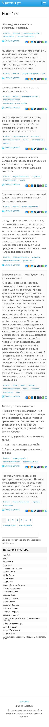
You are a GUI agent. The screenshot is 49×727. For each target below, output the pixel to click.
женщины (35, 136)
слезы (22, 180)
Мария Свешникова (26, 36)
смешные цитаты (30, 461)
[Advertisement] (24, 665)
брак (15, 385)
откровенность (9, 180)
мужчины (36, 177)
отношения (8, 392)
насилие (35, 389)
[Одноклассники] (29, 42)
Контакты (24, 702)
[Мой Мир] (32, 42)
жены (23, 385)
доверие (16, 33)
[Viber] (40, 42)
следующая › (9, 526)
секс (18, 392)
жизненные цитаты (32, 33)
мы (43, 73)
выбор (15, 96)
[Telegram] (46, 42)
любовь (32, 385)
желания (36, 257)
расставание (37, 140)
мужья (25, 389)
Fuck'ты (6, 33)
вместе (16, 73)
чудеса (6, 143)
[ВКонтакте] (27, 42)
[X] (35, 42)
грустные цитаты (20, 136)
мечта (26, 140)
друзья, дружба (19, 458)
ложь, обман (8, 36)
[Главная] (11, 3)
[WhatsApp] (43, 42)
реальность (28, 260)
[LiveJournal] (38, 42)
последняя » (25, 526)
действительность (21, 257)
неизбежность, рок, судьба (15, 103)
